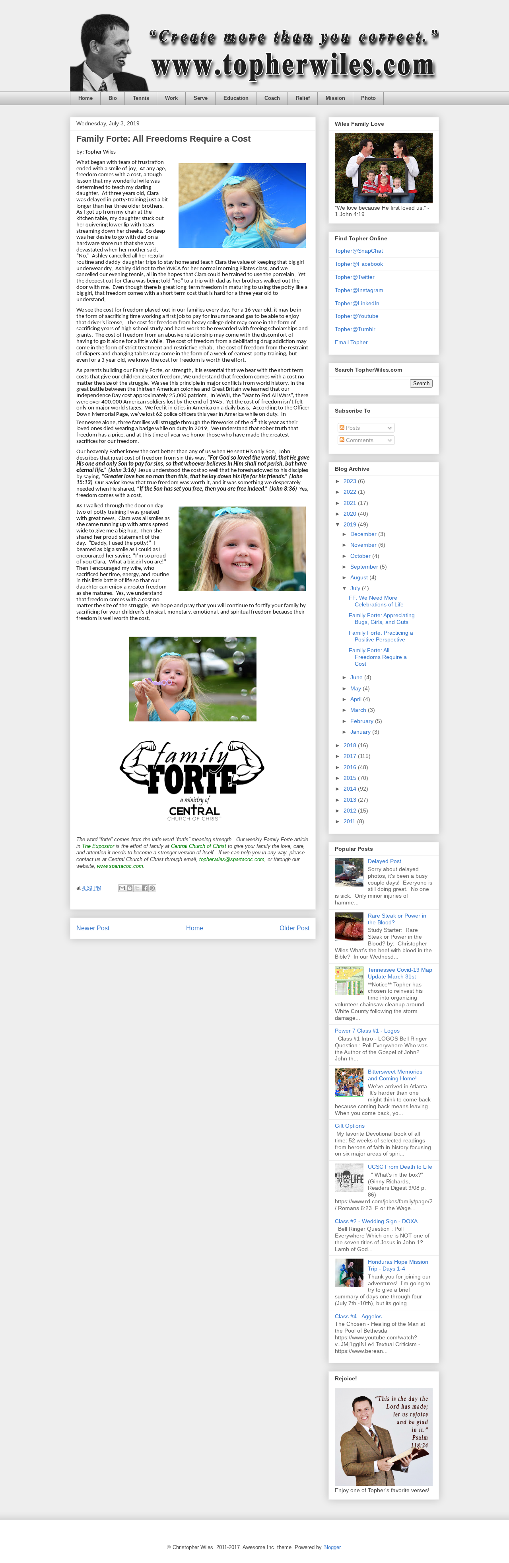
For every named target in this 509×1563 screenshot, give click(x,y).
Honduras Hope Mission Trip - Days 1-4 (398, 1265)
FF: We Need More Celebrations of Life (376, 601)
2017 (351, 756)
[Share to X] (137, 888)
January (361, 732)
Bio (113, 98)
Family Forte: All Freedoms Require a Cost (378, 657)
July (356, 588)
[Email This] (122, 888)
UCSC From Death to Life (400, 1166)
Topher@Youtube (357, 316)
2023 (351, 481)
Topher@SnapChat (359, 251)
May (356, 688)
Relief (303, 98)
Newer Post (92, 928)
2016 (351, 767)
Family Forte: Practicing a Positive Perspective (381, 636)
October (361, 556)
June (357, 677)
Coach (272, 98)
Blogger (331, 1547)
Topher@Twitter (355, 277)
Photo (368, 98)
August (359, 577)
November (364, 545)
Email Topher (351, 342)
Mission (335, 98)
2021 (351, 503)
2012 (351, 810)
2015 (351, 778)
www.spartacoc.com (120, 866)
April (356, 699)
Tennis (141, 98)
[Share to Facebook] (145, 888)
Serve (201, 98)
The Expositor (98, 846)
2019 (351, 524)
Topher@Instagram (359, 290)
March (359, 710)
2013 (351, 800)
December (364, 534)
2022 (351, 492)
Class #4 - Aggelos (358, 1316)
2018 (351, 745)
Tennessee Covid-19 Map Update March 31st (400, 973)
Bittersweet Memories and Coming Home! (395, 1075)
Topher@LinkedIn (357, 303)
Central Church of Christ (198, 846)
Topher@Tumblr (355, 329)
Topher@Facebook (359, 264)
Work (171, 98)
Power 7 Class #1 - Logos (367, 1030)
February (362, 721)
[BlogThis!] (130, 888)
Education (236, 98)
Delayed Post (384, 861)
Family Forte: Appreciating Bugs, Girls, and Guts (382, 618)
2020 (351, 514)
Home (85, 98)
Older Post (294, 928)
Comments (358, 440)
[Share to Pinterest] (152, 888)
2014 (351, 788)
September (365, 566)
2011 (350, 821)
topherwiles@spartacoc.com (231, 859)
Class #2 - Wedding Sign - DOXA (376, 1221)
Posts (352, 428)
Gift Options (350, 1126)
